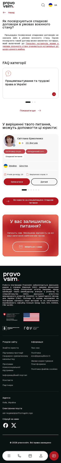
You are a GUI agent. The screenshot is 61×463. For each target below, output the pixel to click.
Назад (11, 12)
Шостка (23, 166)
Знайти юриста (11, 348)
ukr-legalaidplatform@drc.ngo (18, 413)
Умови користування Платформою (42, 362)
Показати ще (28, 110)
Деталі (44, 182)
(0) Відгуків (32, 143)
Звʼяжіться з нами (33, 247)
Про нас (35, 348)
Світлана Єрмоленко (30, 138)
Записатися (17, 182)
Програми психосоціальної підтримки (11, 367)
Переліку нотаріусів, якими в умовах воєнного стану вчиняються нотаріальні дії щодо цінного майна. (31, 46)
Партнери (8, 385)
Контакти (8, 380)
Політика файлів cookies (44, 369)
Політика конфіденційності (40, 354)
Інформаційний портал (15, 375)
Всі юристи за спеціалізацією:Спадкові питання (33, 201)
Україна (13, 166)
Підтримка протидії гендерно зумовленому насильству (15, 356)
